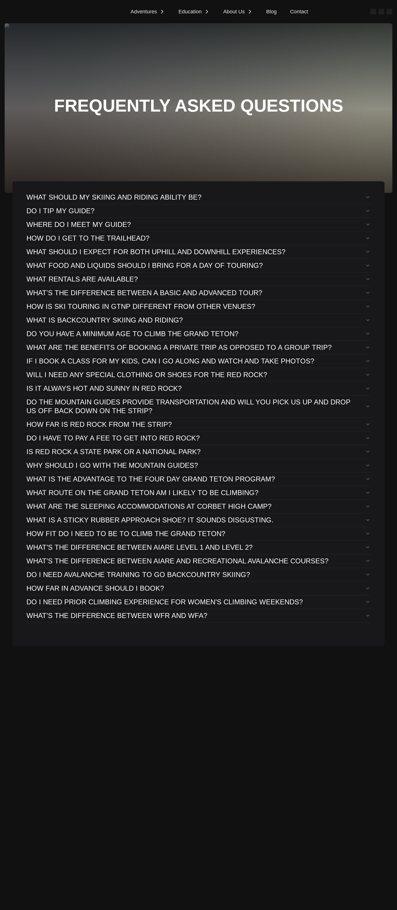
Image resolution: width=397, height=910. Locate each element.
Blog (271, 12)
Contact (299, 12)
